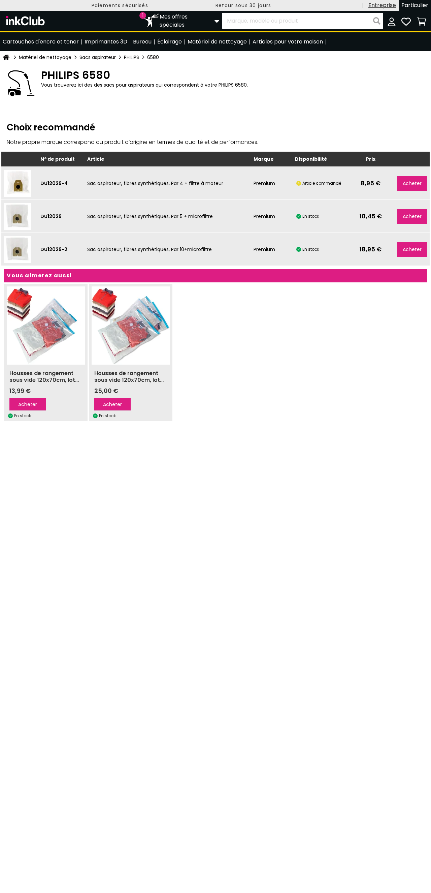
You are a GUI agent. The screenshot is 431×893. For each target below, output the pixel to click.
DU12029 (51, 216)
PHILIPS (131, 57)
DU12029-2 (53, 249)
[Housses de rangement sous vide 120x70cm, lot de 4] (131, 325)
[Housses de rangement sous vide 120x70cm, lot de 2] (46, 325)
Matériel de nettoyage (45, 57)
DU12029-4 (54, 183)
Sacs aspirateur (97, 57)
